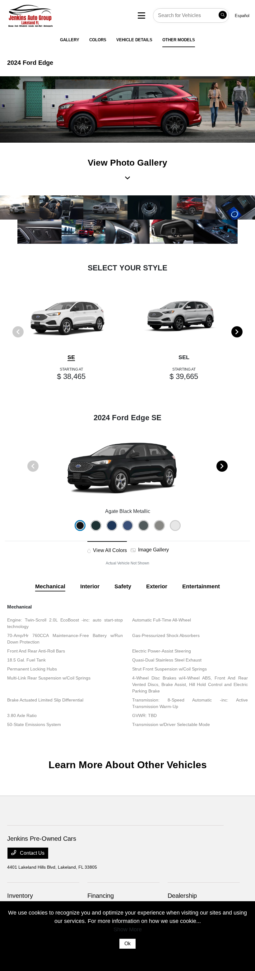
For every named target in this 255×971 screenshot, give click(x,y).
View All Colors (109, 550)
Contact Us (31, 853)
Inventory (20, 895)
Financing (100, 895)
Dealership (182, 895)
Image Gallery (153, 549)
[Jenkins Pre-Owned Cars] (55, 15)
